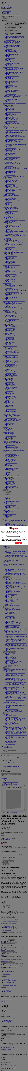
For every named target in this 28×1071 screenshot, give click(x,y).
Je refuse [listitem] (10, 543)
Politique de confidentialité (13, 536)
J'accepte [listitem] (19, 543)
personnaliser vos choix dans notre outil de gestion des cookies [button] (14, 540)
